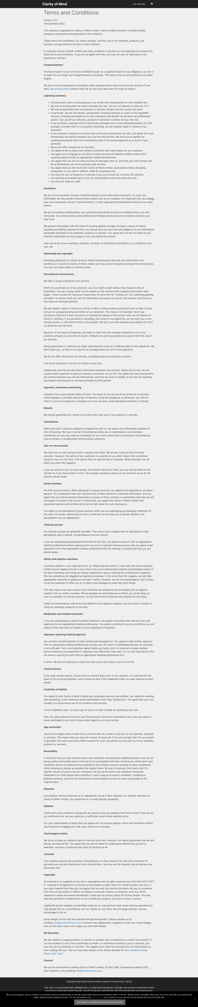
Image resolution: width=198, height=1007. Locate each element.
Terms (129, 981)
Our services (139, 4)
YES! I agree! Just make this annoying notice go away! (100, 1002)
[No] (194, 999)
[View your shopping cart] (152, 4)
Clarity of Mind (54, 4)
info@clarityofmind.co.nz (66, 922)
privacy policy (62, 88)
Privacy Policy (117, 981)
